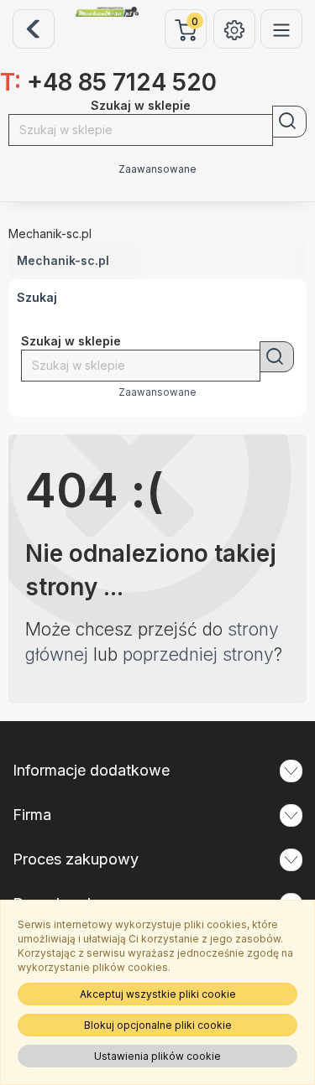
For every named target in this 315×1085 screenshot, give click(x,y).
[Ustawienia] (234, 29)
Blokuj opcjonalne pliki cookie (158, 1025)
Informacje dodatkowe (91, 770)
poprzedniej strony (198, 654)
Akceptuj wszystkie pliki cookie (158, 994)
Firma (32, 814)
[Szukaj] (289, 122)
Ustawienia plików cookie (157, 1056)
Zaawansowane (157, 169)
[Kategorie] (281, 29)
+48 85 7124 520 (108, 82)
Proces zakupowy (76, 859)
